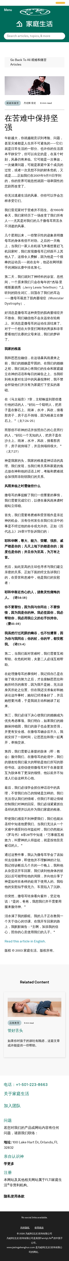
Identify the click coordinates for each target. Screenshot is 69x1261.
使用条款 (18, 1196)
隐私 (7, 1196)
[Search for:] (34, 36)
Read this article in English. (25, 941)
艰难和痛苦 (13, 103)
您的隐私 (25, 1227)
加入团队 (12, 1105)
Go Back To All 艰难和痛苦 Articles (28, 62)
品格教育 (15, 1023)
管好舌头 (15, 1030)
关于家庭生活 (16, 1093)
